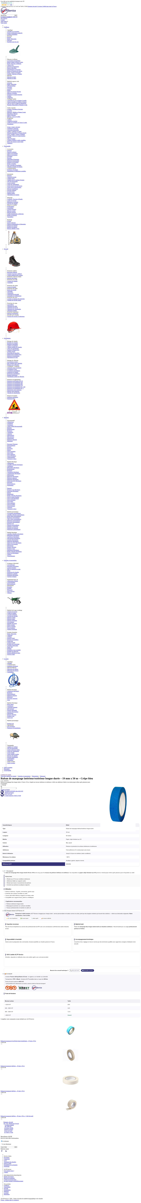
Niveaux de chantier (12, 755)
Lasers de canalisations (13, 184)
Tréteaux (9, 593)
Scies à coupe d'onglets (13, 497)
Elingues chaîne (11, 617)
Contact (6, 1172)
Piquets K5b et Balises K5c (14, 354)
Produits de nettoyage (12, 651)
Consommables (11, 582)
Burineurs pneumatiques (13, 517)
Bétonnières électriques (13, 467)
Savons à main (11, 654)
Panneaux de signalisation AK (15, 382)
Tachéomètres (10, 758)
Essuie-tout (10, 641)
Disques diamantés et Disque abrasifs (16, 133)
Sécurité (6, 249)
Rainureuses (10, 494)
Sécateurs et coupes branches (14, 94)
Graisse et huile (11, 642)
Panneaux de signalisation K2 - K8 (16, 387)
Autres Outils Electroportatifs (14, 426)
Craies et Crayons (11, 200)
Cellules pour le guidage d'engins (15, 180)
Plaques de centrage (12, 225)
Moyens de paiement (9, 1178)
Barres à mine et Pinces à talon (15, 62)
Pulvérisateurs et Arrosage (14, 69)
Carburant (9, 635)
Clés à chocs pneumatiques (14, 519)
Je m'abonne (5, 1141)
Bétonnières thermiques (13, 535)
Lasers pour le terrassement (14, 187)
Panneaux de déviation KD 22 (15, 381)
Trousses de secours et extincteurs (15, 316)
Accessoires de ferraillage (13, 60)
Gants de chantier (11, 287)
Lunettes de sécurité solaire (14, 300)
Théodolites (10, 760)
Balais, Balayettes (11, 39)
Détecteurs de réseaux (12, 670)
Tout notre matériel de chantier (8, 776)
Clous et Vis (10, 65)
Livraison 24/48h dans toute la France (47, 6)
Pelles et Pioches (11, 115)
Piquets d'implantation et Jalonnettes (16, 224)
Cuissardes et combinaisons (14, 296)
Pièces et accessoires (12, 544)
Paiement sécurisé (32, 6)
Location (6, 659)
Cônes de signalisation (13, 348)
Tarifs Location (11, 763)
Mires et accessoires (12, 155)
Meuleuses (10, 441)
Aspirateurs (10, 425)
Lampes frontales (11, 567)
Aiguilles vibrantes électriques (15, 464)
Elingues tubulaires (12, 620)
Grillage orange (11, 351)
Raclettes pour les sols (13, 42)
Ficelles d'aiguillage (12, 34)
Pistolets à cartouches (12, 526)
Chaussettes (10, 293)
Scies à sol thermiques (13, 553)
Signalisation (7, 338)
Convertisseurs (11, 565)
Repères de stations (12, 227)
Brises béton (10, 704)
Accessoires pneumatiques (14, 513)
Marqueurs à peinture (12, 202)
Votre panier (4, 23)
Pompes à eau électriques (13, 489)
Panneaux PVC (11, 398)
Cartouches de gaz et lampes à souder (16, 100)
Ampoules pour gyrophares (14, 367)
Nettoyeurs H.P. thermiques (14, 542)
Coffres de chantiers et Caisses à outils (17, 122)
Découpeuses (10, 436)
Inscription (6, 1157)
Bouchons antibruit (12, 272)
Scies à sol (10, 717)
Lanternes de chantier (12, 372)
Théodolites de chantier (13, 194)
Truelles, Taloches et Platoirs (14, 74)
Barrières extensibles (12, 344)
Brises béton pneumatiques (14, 516)
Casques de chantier (12, 281)
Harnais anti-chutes (12, 278)
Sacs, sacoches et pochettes (14, 165)
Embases (9, 150)
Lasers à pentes (11, 183)
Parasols (9, 158)
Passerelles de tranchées (13, 353)
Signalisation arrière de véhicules (15, 376)
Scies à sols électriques (13, 498)
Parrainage (6, 1166)
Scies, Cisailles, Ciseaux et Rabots (16, 134)
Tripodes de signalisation (13, 393)
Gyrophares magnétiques (13, 370)
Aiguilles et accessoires (13, 31)
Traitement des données (10, 1162)
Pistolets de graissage (12, 528)
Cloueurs (9, 433)
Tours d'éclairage (11, 456)
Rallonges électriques (12, 575)
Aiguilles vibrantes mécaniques (15, 534)
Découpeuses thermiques (13, 538)
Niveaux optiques (11, 190)
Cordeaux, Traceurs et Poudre (15, 199)
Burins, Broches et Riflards (14, 63)
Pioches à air (10, 523)
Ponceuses (10, 448)
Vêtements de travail (12, 307)
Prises (8, 570)
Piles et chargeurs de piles (13, 569)
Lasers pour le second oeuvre (14, 186)
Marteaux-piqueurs (12, 439)
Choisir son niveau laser (10, 1179)
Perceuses (9, 482)
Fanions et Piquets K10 (13, 350)
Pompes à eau (10, 716)
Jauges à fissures (11, 222)
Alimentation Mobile (12, 581)
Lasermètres (10, 208)
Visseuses (9, 507)
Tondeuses (10, 97)
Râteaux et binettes (12, 93)
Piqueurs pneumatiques (13, 525)
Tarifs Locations (8, 767)
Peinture (9, 648)
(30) (11, 4)
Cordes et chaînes (11, 613)
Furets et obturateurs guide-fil (14, 33)
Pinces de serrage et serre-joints (15, 141)
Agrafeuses (10, 423)
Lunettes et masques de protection (16, 299)
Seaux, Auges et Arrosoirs (14, 72)
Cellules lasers (11, 178)
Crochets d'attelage (12, 614)
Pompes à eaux (11, 548)
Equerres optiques (11, 152)
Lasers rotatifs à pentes (13, 754)
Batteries (9, 175)
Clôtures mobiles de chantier (14, 347)
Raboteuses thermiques (13, 550)
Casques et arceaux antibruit (14, 273)
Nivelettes (9, 156)
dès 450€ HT (8, 1126)
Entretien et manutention (10, 560)
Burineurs (9, 431)
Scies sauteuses (11, 454)
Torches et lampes (11, 576)
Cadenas (9, 119)
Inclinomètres (10, 206)
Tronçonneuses (11, 457)
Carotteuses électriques (13, 472)
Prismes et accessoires (12, 162)
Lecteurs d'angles (11, 209)
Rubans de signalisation (13, 356)
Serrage (9, 137)
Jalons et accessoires (12, 153)
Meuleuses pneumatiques (13, 520)
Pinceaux (9, 40)
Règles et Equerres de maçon (14, 71)
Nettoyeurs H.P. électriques (14, 481)
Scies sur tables (11, 504)
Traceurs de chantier (12, 203)
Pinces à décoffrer (11, 68)
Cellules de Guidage (12, 747)
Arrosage (9, 83)
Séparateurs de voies (12, 357)
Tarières (9, 96)
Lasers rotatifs (10, 752)
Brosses (9, 37)
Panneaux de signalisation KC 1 (15, 388)
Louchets (9, 88)
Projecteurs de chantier (13, 572)
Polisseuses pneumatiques (13, 529)
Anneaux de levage (12, 611)
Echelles (9, 588)
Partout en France (9, 792)
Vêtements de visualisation (14, 309)
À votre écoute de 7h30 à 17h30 (12, 795)
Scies (8, 700)
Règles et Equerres (12, 215)
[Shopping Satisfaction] (6, 3)
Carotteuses (10, 432)
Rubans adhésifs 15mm (13, 228)
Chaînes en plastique (12, 345)
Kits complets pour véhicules (14, 363)
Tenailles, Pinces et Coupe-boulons (16, 136)
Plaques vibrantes (11, 547)
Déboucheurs (10, 435)
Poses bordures (11, 628)
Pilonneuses (10, 545)
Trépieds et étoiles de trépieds (14, 166)
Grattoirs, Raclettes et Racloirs (15, 109)
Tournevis (9, 143)
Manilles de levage (12, 623)
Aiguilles (9, 663)
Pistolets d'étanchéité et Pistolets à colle (17, 105)
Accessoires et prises (12, 362)
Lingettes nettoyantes (12, 645)
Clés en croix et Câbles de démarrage (16, 103)
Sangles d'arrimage (12, 629)
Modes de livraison (9, 1176)
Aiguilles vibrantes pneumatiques (15, 514)
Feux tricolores (11, 726)
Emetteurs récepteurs (12, 169)
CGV (5, 1160)
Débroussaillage (11, 85)
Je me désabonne (6, 1144)
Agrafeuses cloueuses (12, 128)
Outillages (6, 27)
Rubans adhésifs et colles (13, 653)
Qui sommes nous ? (9, 1171)
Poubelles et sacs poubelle (14, 650)
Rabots (9, 450)
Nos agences (4, 18)
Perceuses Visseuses (12, 444)
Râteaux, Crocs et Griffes (13, 116)
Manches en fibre (11, 78)
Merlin (9, 90)
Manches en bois (11, 77)
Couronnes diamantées (13, 130)
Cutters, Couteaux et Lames (14, 131)
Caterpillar (10, 291)
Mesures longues (11, 212)
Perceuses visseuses (12, 698)
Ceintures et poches (12, 121)
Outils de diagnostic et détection (15, 214)
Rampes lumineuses (12, 375)
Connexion (7, 1159)
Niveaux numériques (12, 189)
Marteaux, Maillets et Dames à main (16, 112)
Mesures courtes (11, 211)
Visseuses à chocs (11, 459)
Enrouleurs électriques (13, 566)
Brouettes (9, 587)
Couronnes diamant (12, 707)
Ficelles (9, 221)
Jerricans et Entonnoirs (13, 66)
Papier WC (10, 647)
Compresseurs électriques (13, 473)
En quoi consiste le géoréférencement (13, 1181)
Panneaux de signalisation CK (15, 385)
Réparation (7, 769)
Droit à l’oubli (7, 1163)
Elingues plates (11, 619)
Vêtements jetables (12, 310)
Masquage (9, 590)
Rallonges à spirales (12, 573)
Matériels (6, 417)
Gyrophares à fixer (12, 369)
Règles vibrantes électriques (14, 495)
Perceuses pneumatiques (13, 522)
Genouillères (10, 304)
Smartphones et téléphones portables (16, 171)
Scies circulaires (11, 451)
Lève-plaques (10, 622)
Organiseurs (10, 124)
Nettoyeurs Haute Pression (14, 91)
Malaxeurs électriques (12, 476)
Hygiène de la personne (13, 644)
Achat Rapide (7, 770)
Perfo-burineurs (11, 445)
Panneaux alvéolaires (12, 397)
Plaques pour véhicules (13, 365)
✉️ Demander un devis (87, 970)
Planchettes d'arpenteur (13, 159)
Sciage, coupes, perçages (13, 127)
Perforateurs (10, 485)
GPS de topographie (12, 181)
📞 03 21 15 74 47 (74, 970)
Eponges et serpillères (12, 639)
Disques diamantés (12, 710)
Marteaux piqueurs (12, 478)
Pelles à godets (11, 625)
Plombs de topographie (13, 161)
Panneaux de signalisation (13, 728)
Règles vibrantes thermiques (14, 551)
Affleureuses (10, 422)
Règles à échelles (11, 164)
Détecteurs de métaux (12, 669)
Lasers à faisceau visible (13, 750)
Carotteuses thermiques (13, 537)
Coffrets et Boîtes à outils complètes (16, 140)
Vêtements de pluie (12, 306)
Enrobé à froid (11, 638)
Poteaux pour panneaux (13, 391)
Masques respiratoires (12, 313)
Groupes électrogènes (12, 540)
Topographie (7, 146)
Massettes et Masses (12, 113)
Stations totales (11, 193)
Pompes (9, 447)
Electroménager (11, 584)
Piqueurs (9, 488)
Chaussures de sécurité (13, 294)
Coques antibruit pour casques (15, 275)
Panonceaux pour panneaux (14, 390)
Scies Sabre (10, 453)
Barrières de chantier (12, 342)
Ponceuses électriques (12, 491)
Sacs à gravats (10, 591)
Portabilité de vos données (10, 1165)
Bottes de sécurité (11, 290)
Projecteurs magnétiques (13, 373)
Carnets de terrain (11, 177)
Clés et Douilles (11, 138)
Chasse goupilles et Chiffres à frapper (16, 102)
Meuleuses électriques (12, 479)
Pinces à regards (11, 626)
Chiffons (9, 636)
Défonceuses (10, 438)
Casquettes (10, 282)
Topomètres (10, 217)
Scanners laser (11, 191)
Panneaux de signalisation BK (15, 384)
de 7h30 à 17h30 (8, 1132)
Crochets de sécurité (12, 616)
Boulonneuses (10, 429)
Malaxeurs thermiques (13, 541)
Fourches (9, 87)
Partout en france (8, 1129)
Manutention (35, 776)
